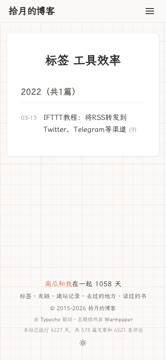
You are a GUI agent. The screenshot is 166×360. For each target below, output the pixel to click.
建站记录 (68, 296)
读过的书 (134, 296)
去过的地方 (101, 296)
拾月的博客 (32, 11)
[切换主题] (83, 343)
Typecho (50, 319)
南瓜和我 (58, 284)
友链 (44, 296)
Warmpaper (119, 319)
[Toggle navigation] (149, 11)
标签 (25, 296)
